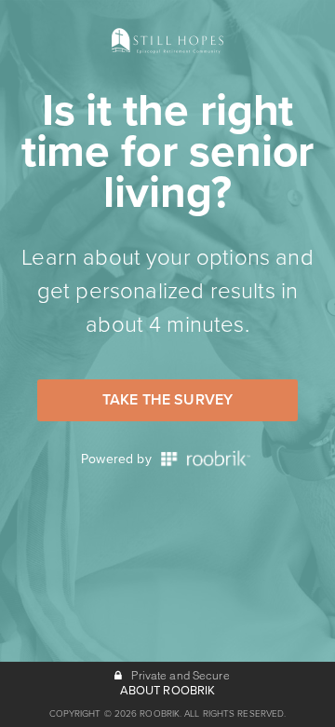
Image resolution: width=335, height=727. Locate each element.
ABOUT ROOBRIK (168, 690)
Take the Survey (167, 400)
